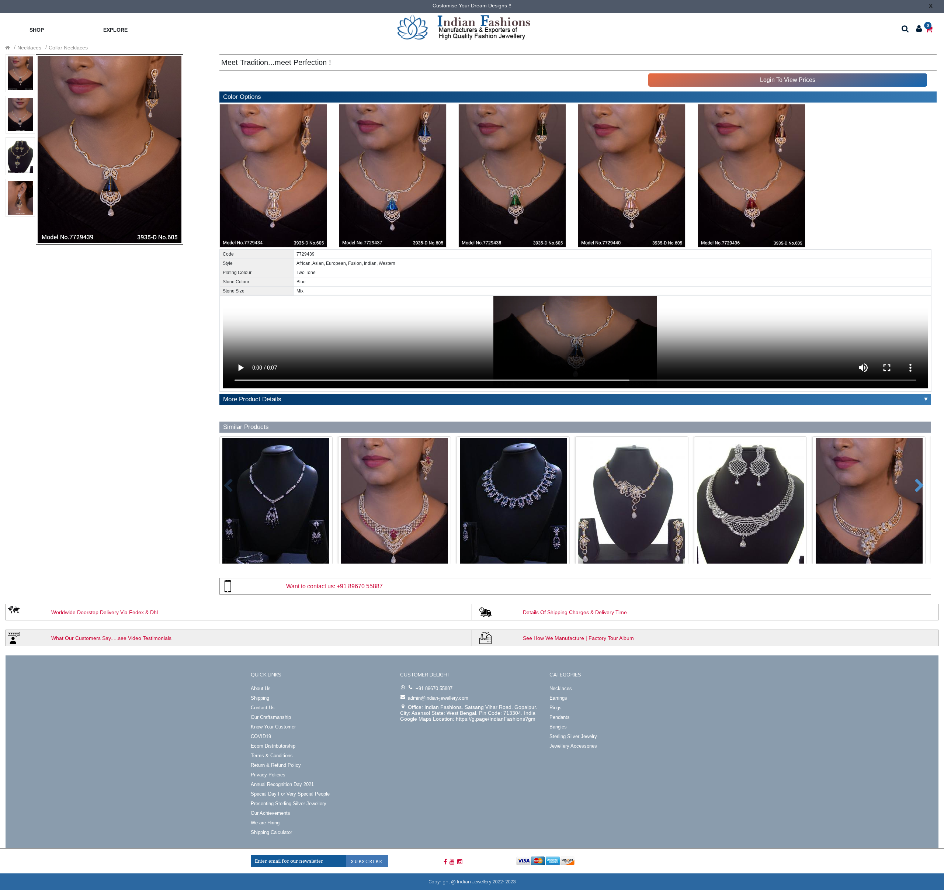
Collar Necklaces (68, 48)
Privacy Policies (268, 775)
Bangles (558, 727)
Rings (555, 707)
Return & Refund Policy (276, 765)
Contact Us (263, 707)
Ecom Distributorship (273, 746)
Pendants (559, 717)
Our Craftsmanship (271, 717)
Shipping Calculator (271, 832)
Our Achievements (270, 813)
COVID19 (261, 736)
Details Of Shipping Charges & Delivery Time (575, 612)
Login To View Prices (787, 80)
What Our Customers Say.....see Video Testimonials (111, 638)
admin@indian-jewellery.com (438, 698)
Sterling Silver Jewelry (573, 736)
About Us (261, 688)
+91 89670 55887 (360, 586)
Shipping (260, 698)
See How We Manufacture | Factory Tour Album (578, 638)
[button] (222, 482)
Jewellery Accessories (573, 746)
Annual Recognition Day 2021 (282, 784)
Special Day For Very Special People (290, 794)
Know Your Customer (273, 727)
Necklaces (29, 48)
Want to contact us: (310, 586)
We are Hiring (265, 822)
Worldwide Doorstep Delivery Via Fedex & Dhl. (105, 612)
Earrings (558, 698)
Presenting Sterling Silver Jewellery (288, 803)
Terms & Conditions (272, 755)
